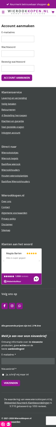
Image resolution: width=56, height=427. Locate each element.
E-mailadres (8, 32)
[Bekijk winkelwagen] (53, 12)
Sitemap (5, 230)
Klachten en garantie (12, 121)
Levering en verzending (14, 98)
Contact (5, 207)
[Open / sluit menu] (3, 12)
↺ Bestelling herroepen (14, 115)
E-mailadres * (8, 354)
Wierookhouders (10, 170)
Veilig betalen (8, 103)
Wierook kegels (9, 158)
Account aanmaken (17, 77)
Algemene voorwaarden (14, 213)
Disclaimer (7, 224)
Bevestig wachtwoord (13, 61)
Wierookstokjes (9, 152)
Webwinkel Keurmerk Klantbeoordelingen (27, 402)
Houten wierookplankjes (14, 175)
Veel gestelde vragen (12, 127)
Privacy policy (8, 218)
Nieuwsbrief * (9, 368)
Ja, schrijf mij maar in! (17, 374)
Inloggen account (10, 132)
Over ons (6, 201)
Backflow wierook (10, 164)
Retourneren (8, 109)
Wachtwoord (8, 47)
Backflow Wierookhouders (15, 181)
